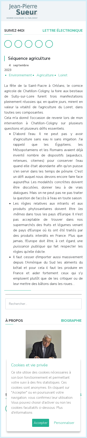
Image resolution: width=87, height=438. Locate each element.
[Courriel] (49, 44)
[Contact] (39, 44)
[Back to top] (73, 424)
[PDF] (78, 66)
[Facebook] (8, 44)
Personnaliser (64, 423)
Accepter (41, 423)
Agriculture (45, 75)
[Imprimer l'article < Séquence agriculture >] (71, 66)
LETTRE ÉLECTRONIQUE (62, 30)
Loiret (62, 75)
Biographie (71, 320)
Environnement (20, 75)
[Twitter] (18, 44)
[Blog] (28, 44)
